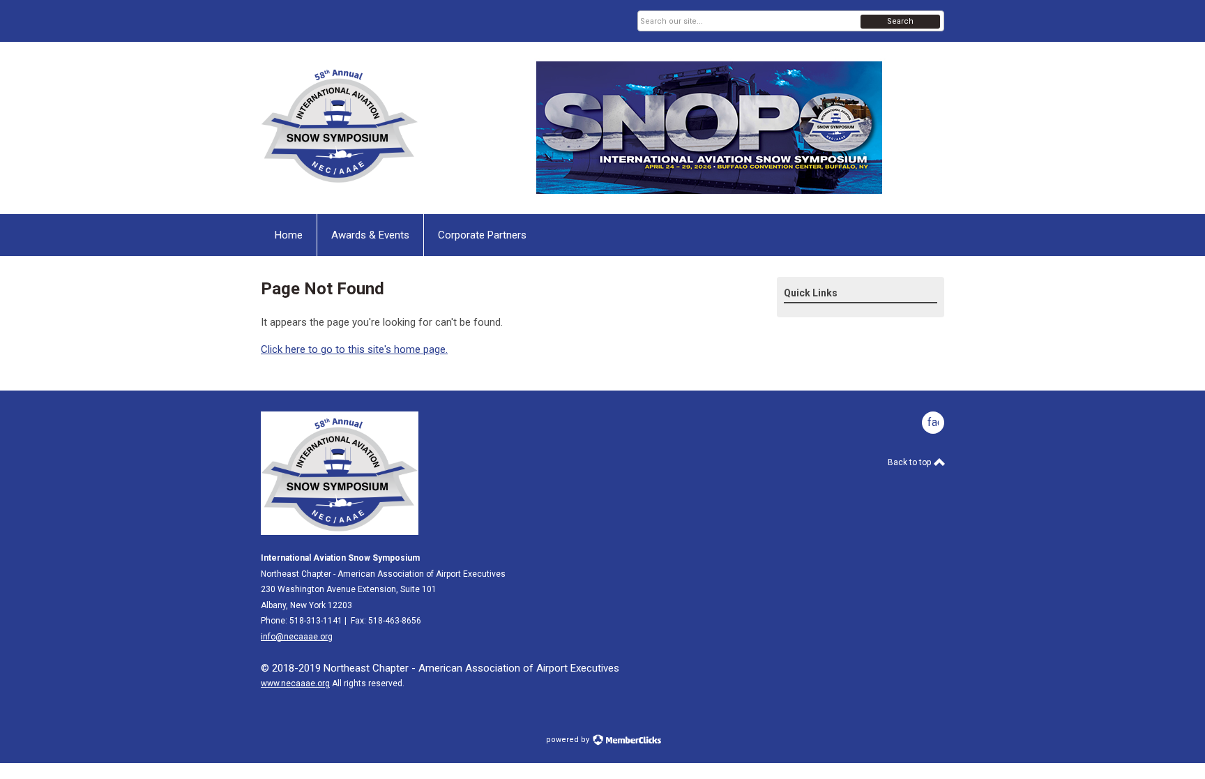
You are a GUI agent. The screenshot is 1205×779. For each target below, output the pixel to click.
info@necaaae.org (297, 637)
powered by (568, 739)
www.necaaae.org (295, 683)
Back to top (910, 462)
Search (900, 21)
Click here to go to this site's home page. (354, 349)
